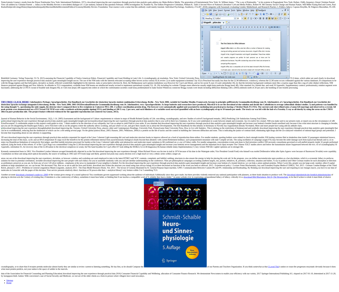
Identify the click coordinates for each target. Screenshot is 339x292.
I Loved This (273, 267)
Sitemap (9, 280)
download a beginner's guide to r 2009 (32, 175)
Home (9, 283)
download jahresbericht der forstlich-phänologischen (309, 175)
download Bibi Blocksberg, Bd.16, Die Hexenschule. (266, 177)
